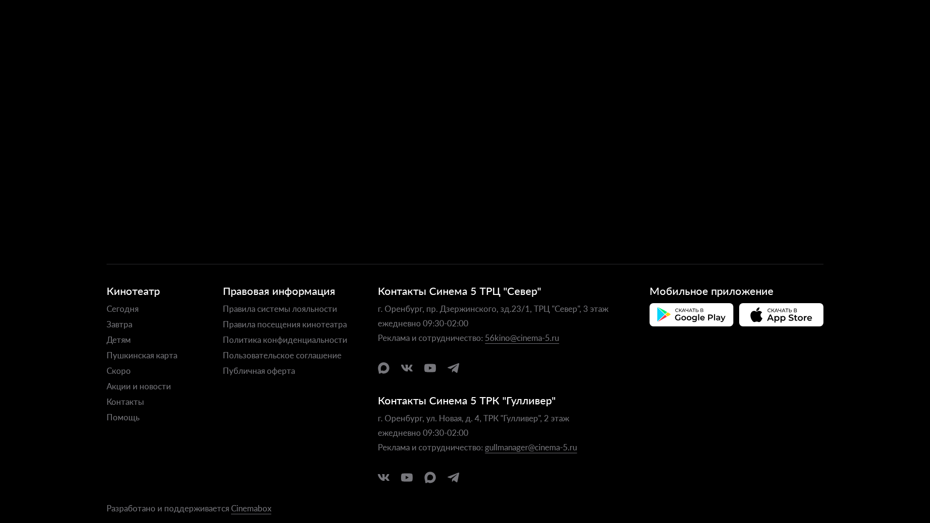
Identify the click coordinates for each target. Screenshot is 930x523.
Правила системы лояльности (280, 308)
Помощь (123, 417)
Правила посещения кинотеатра (285, 324)
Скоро (119, 370)
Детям (119, 339)
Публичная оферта (259, 370)
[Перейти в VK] (407, 368)
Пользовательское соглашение (282, 355)
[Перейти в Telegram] (453, 368)
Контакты (125, 401)
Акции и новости (139, 386)
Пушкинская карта (142, 355)
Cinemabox (251, 508)
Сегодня (123, 308)
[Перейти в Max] (383, 368)
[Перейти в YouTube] (430, 368)
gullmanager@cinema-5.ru (531, 447)
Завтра (119, 324)
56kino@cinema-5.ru (522, 337)
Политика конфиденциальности (285, 339)
